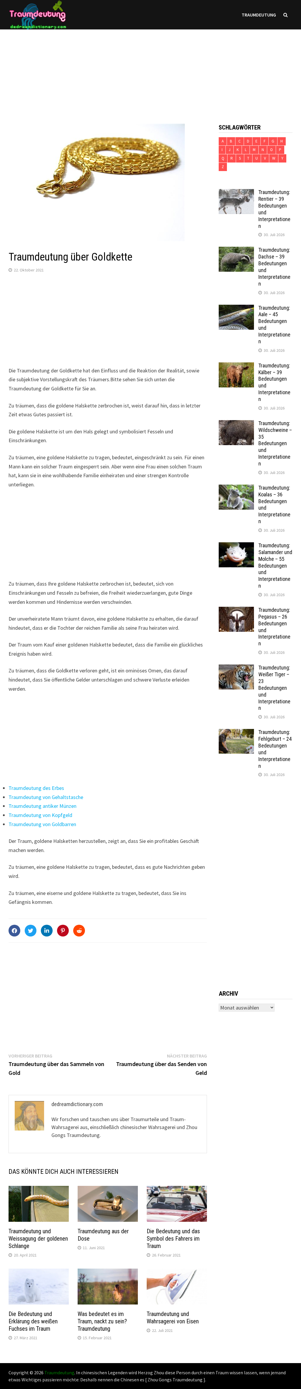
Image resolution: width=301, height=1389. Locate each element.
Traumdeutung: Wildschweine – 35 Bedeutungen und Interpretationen (275, 443)
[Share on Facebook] (14, 931)
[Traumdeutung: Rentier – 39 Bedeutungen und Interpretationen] (236, 193)
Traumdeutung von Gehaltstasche (46, 797)
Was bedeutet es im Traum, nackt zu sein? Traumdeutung (102, 1321)
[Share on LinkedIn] (47, 931)
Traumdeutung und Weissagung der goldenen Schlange (38, 1238)
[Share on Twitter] (30, 931)
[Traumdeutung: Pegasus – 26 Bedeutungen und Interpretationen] (236, 610)
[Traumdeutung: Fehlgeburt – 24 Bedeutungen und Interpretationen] (236, 733)
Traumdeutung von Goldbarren (42, 824)
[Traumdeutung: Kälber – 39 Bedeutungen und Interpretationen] (236, 366)
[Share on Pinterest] (63, 931)
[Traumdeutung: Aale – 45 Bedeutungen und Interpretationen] (236, 308)
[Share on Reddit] (79, 931)
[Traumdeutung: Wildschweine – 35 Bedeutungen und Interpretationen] (236, 424)
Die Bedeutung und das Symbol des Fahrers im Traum (173, 1238)
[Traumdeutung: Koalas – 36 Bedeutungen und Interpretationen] (236, 488)
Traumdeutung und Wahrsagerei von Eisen (173, 1317)
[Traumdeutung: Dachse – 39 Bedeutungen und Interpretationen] (236, 250)
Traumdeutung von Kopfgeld (40, 815)
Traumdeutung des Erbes (36, 788)
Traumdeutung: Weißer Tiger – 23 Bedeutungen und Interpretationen (274, 687)
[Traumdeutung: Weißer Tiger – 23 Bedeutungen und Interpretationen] (236, 668)
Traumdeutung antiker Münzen (42, 806)
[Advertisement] (150, 70)
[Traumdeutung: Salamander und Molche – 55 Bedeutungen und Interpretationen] (236, 546)
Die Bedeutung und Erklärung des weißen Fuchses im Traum (33, 1321)
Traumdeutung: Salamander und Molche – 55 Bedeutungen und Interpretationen (275, 565)
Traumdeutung (259, 15)
